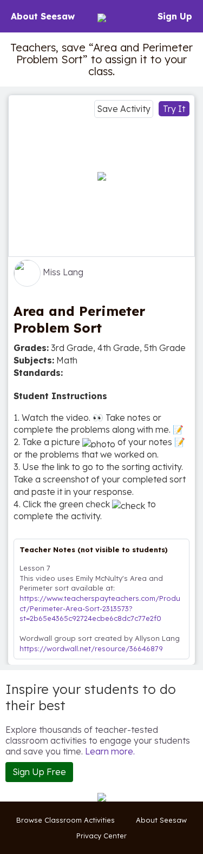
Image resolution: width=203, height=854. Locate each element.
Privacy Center (101, 835)
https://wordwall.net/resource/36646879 (91, 648)
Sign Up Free (39, 771)
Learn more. (110, 751)
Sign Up (175, 16)
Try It (174, 108)
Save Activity (123, 108)
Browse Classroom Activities (65, 820)
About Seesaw (43, 16)
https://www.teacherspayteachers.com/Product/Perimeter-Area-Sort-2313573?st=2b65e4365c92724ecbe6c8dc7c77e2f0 (99, 608)
